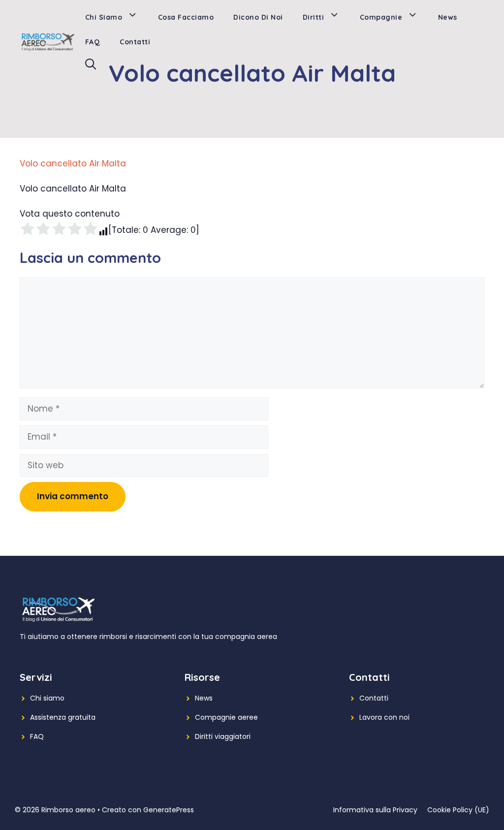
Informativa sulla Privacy (375, 810)
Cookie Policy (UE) (458, 810)
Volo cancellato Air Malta (73, 163)
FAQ (92, 41)
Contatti (135, 41)
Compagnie (381, 17)
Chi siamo (104, 17)
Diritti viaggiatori (223, 736)
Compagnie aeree (226, 717)
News (447, 17)
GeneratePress (168, 810)
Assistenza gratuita (62, 717)
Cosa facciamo (186, 17)
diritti (313, 17)
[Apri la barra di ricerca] (90, 66)
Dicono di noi (258, 17)
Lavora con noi (384, 717)
